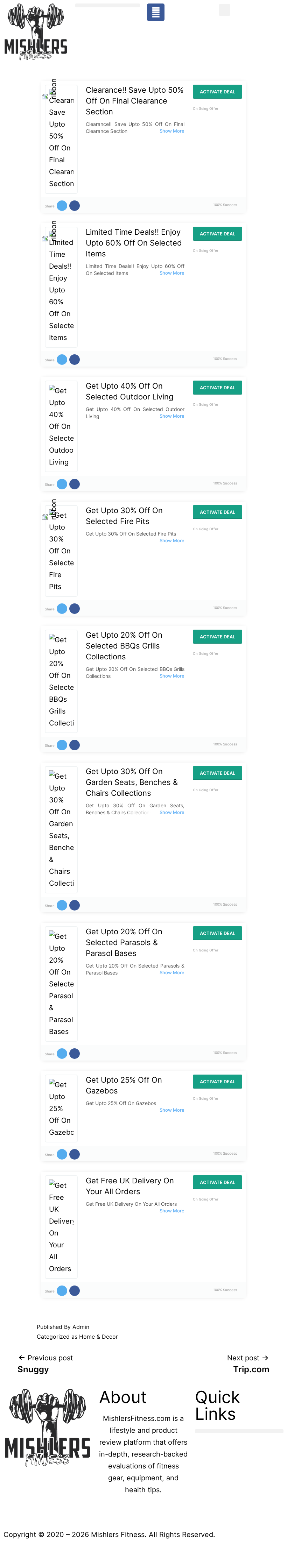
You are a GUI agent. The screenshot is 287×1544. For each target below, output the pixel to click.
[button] (107, 5)
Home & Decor (98, 1336)
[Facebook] (155, 12)
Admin (80, 1326)
